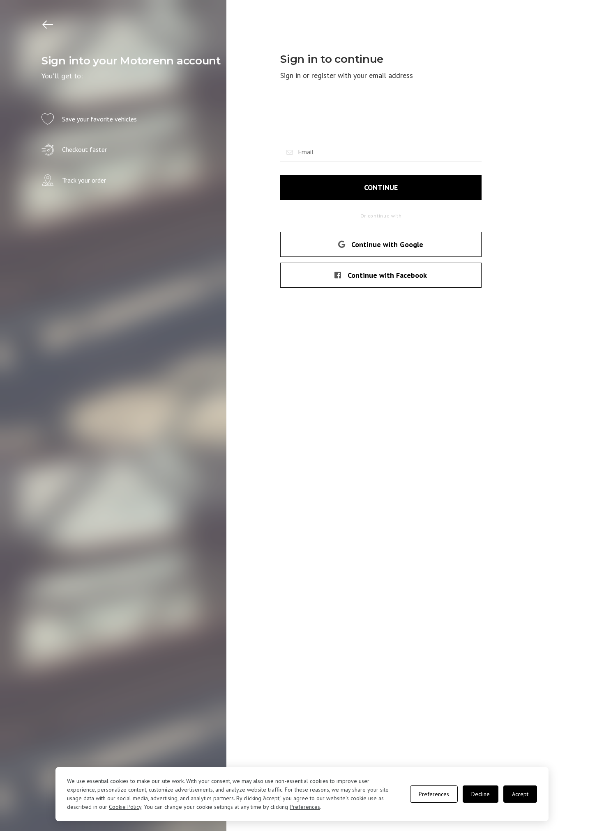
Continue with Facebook (387, 275)
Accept (520, 794)
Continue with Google (387, 244)
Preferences (305, 806)
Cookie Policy (125, 806)
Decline (480, 794)
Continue (381, 187)
